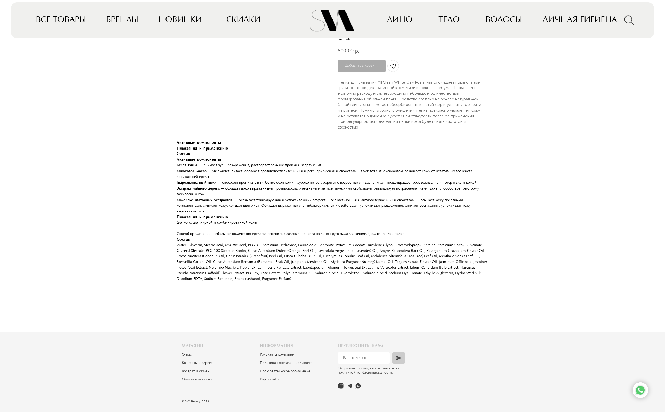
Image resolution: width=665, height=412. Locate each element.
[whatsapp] (358, 386)
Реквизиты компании (277, 355)
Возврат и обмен (195, 371)
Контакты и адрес (196, 363)
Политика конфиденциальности (286, 363)
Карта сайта (270, 379)
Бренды (122, 20)
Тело (449, 20)
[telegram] (349, 386)
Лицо (400, 20)
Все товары (61, 20)
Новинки (180, 20)
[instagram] (341, 386)
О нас (187, 355)
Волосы (504, 20)
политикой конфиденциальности (365, 373)
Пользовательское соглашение (285, 371)
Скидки (243, 20)
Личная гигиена (580, 20)
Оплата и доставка (197, 379)
